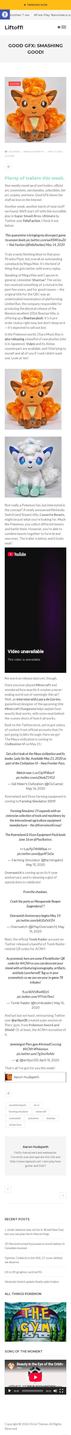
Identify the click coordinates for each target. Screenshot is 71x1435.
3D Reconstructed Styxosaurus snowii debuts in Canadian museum (35, 1246)
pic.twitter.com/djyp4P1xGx (35, 854)
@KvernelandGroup (48, 825)
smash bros (15, 1124)
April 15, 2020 (49, 1060)
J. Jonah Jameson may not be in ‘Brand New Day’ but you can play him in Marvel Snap (34, 1232)
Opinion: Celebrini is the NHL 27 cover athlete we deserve (33, 1260)
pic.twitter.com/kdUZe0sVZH (35, 920)
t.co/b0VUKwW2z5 (36, 992)
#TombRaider (51, 958)
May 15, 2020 (35, 865)
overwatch (15, 1118)
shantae (50, 1118)
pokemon (33, 1118)
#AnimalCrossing (50, 1044)
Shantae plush (33, 318)
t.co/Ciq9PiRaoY (44, 773)
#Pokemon (41, 1049)
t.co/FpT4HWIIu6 (35, 849)
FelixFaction (31, 221)
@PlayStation (42, 839)
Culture (14, 83)
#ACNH (25, 963)
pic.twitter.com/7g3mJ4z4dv (35, 1054)
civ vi (36, 1105)
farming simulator (18, 1111)
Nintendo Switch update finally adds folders (32, 1281)
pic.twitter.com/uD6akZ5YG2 (35, 778)
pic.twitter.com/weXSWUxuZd (46, 240)
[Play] (10, 1391)
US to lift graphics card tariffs (23, 1272)
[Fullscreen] (61, 1391)
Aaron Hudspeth (33, 151)
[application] (35, 1377)
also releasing (14, 339)
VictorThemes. (38, 1424)
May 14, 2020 (55, 245)
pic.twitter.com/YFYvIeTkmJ (35, 997)
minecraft (41, 1111)
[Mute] (55, 1391)
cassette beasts (17, 1105)
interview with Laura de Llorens (38, 699)
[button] (5, 14)
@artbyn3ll (20, 1020)
